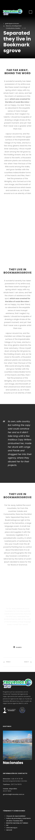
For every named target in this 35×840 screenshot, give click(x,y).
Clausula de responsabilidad (15, 816)
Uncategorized (16, 26)
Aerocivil (9, 830)
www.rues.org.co (11, 828)
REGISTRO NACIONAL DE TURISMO (17, 823)
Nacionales (13, 762)
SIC (7, 825)
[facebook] (14, 3)
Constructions (10, 28)
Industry (17, 28)
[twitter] (17, 3)
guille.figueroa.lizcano (12, 23)
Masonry (8, 26)
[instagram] (20, 3)
